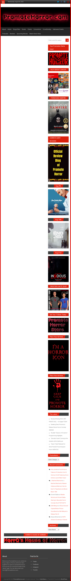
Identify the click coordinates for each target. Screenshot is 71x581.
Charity (30, 29)
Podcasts (5, 34)
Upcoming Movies (22, 34)
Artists (9, 29)
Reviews (12, 34)
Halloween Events (58, 29)
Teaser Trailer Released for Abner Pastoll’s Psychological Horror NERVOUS (57, 446)
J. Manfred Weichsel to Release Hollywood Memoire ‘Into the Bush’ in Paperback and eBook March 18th (59, 486)
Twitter (35, 561)
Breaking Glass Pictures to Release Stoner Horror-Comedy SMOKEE (57, 427)
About (4, 29)
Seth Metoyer (54, 505)
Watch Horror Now (35, 34)
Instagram (36, 567)
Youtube (35, 570)
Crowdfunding (47, 29)
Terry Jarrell (54, 469)
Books (24, 29)
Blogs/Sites (16, 29)
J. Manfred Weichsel (56, 480)
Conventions (37, 29)
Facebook (35, 564)
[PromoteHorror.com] (35, 17)
